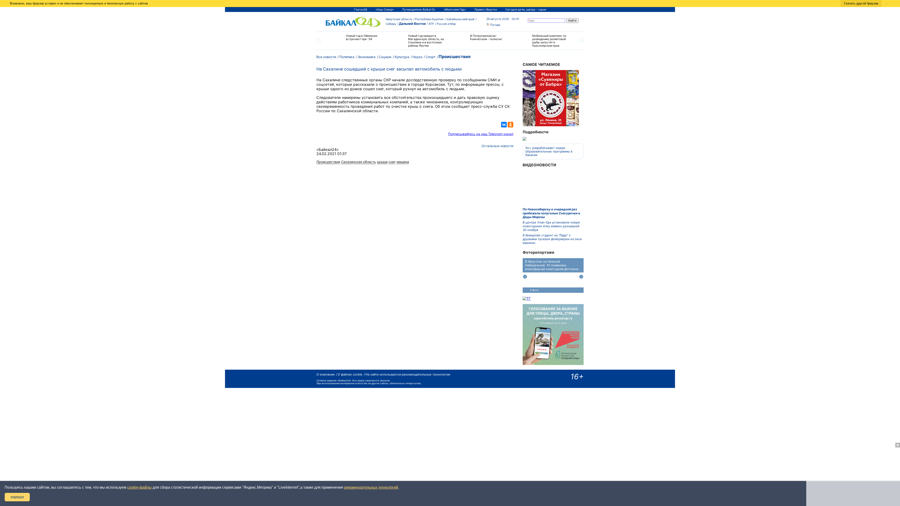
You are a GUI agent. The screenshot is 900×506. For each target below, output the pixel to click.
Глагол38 (360, 9)
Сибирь (391, 24)
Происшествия (454, 56)
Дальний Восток (412, 24)
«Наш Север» (384, 9)
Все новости (326, 57)
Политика (346, 57)
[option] (357, 39)
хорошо (17, 497)
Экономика (366, 57)
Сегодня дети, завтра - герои (525, 9)
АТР (431, 24)
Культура (402, 57)
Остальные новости (497, 146)
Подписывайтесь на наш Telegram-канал (480, 134)
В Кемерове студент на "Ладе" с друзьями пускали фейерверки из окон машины (552, 239)
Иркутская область (399, 19)
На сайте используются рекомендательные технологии (407, 374)
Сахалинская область (358, 162)
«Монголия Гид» (455, 9)
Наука (417, 57)
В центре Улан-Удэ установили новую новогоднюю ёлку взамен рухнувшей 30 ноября (551, 226)
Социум (385, 57)
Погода (494, 24)
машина (403, 162)
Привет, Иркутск (485, 9)
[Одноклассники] (510, 124)
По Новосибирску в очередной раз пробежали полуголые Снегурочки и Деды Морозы (551, 213)
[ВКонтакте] (504, 124)
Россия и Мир (446, 24)
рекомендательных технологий (371, 487)
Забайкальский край (460, 19)
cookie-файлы (139, 487)
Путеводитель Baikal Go (418, 9)
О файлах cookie (350, 374)
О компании (325, 374)
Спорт (430, 57)
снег (392, 162)
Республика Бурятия (429, 19)
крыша (382, 162)
